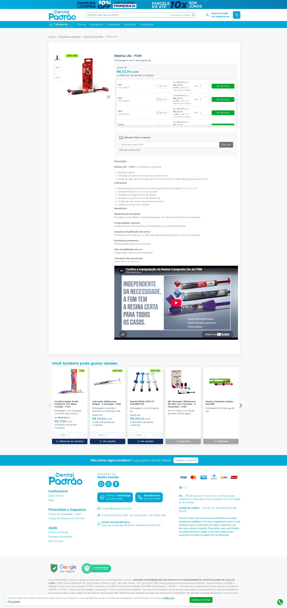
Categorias (61, 24)
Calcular (226, 144)
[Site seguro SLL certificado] (63, 568)
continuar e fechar (201, 600)
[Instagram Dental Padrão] (108, 483)
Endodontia (146, 24)
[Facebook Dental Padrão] (116, 483)
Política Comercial (58, 532)
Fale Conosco (55, 541)
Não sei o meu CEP (129, 149)
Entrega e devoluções (60, 536)
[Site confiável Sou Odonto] (96, 568)
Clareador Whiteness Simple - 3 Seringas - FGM (106, 402)
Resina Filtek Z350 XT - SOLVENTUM (143, 402)
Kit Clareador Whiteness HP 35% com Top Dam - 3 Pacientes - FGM (182, 404)
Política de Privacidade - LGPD (64, 514)
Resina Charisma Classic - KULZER (220, 402)
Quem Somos (56, 496)
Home (51, 36)
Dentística (130, 24)
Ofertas (81, 24)
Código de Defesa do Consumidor (66, 518)
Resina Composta (93, 36)
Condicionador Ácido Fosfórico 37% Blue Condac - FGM (66, 404)
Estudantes (96, 24)
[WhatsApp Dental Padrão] (101, 483)
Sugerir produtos (185, 460)
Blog (51, 500)
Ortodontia (113, 24)
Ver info (163, 86)
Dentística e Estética (70, 36)
